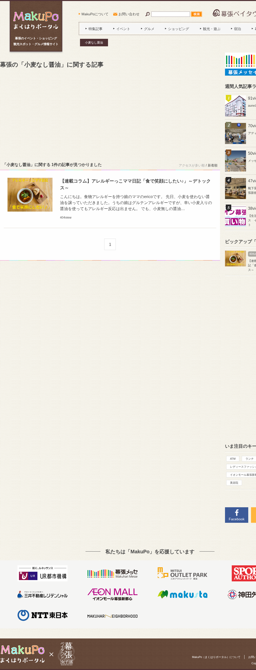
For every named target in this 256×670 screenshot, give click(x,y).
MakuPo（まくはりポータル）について (216, 656)
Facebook (236, 519)
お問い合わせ (129, 14)
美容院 (234, 482)
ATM (233, 458)
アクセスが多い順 (192, 165)
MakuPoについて (95, 14)
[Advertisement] (110, 114)
